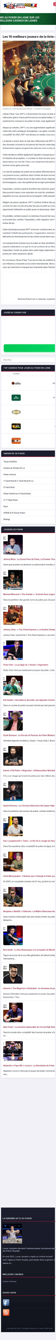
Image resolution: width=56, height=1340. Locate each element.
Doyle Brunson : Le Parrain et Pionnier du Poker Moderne (29, 735)
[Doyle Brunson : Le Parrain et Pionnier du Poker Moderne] (13, 730)
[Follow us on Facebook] (6, 1305)
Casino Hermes (9, 1281)
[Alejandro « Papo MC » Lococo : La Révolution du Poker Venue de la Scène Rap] (13, 1060)
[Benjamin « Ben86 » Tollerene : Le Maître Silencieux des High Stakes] (13, 906)
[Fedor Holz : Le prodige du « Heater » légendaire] (13, 659)
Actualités (46, 109)
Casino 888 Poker (45, 1328)
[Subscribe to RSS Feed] (6, 1315)
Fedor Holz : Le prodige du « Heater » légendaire (25, 665)
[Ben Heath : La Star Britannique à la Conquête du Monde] (13, 944)
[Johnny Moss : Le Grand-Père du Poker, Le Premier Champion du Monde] (13, 554)
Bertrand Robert (25, 109)
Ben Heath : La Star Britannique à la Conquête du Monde (29, 950)
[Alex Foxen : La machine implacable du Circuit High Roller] (13, 1021)
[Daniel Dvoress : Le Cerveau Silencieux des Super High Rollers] (13, 800)
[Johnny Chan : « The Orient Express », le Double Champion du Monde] (13, 624)
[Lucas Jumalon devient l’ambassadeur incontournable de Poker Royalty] (12, 1242)
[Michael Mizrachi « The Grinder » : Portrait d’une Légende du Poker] (13, 589)
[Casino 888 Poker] (20, 8)
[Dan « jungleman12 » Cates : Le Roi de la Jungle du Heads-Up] (13, 835)
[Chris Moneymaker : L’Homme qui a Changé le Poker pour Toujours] (13, 870)
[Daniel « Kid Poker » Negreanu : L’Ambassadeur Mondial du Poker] (13, 765)
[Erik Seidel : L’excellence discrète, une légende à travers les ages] (13, 694)
